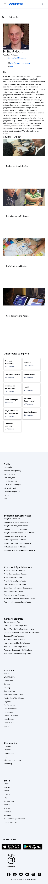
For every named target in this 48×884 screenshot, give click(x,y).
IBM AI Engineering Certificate (15, 540)
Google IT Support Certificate (15, 529)
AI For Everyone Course (13, 577)
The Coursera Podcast (12, 760)
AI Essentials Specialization (14, 570)
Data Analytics (9, 477)
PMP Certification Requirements (16, 646)
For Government (10, 708)
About (6, 673)
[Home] (3, 17)
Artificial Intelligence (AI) (13, 470)
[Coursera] (16, 4)
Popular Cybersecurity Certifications (18, 650)
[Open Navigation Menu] (5, 4)
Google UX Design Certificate (15, 536)
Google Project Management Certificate (19, 533)
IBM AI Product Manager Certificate (17, 543)
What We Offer (9, 677)
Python (6, 495)
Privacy (7, 794)
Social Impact (9, 719)
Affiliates (7, 815)
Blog (6, 756)
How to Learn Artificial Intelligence (17, 643)
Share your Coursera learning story (17, 653)
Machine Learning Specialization (16, 595)
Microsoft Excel (10, 488)
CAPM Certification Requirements (17, 625)
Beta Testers (9, 753)
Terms (6, 791)
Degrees (7, 701)
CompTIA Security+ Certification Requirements (22, 632)
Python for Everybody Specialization (18, 602)
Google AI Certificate (12, 519)
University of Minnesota (17, 58)
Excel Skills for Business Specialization (19, 588)
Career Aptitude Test (12, 622)
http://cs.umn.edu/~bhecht (20, 63)
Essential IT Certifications (14, 636)
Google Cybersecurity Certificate (17, 522)
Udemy (6, 726)
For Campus (8, 712)
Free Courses (9, 722)
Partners (7, 749)
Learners (7, 746)
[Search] (43, 4)
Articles (7, 808)
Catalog (7, 687)
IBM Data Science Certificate (15, 547)
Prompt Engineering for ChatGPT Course (19, 598)
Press (6, 784)
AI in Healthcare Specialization (15, 581)
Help (6, 798)
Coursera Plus (9, 691)
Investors (7, 787)
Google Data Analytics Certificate (16, 526)
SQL (5, 499)
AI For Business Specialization (15, 574)
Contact (7, 805)
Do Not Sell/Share (11, 822)
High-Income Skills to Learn (14, 639)
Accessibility (9, 801)
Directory (7, 812)
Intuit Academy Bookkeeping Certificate (19, 550)
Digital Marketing (10, 481)
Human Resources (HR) (12, 485)
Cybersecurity (9, 474)
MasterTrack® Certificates (14, 698)
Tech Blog (8, 764)
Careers (7, 684)
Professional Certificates (13, 694)
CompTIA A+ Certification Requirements (19, 629)
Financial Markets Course (13, 591)
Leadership (8, 680)
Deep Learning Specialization (15, 584)
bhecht (12, 66)
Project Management (12, 492)
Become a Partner (11, 715)
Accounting (8, 467)
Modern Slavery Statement (14, 819)
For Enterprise (9, 705)
